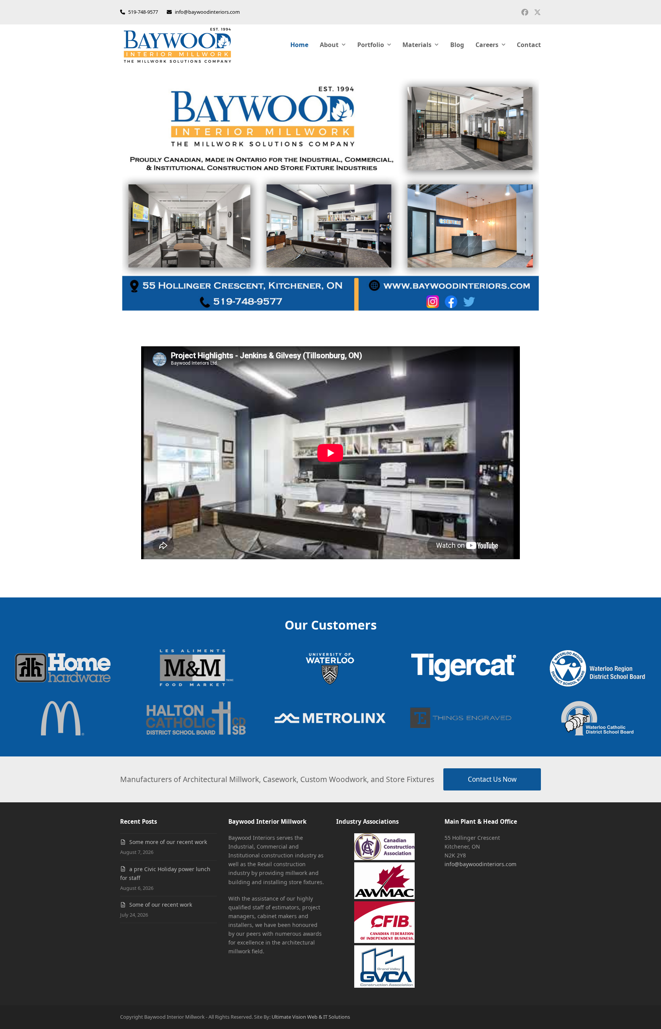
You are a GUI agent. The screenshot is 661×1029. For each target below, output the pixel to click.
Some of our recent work (160, 904)
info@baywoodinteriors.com (207, 11)
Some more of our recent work (168, 842)
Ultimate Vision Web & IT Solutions (311, 1016)
